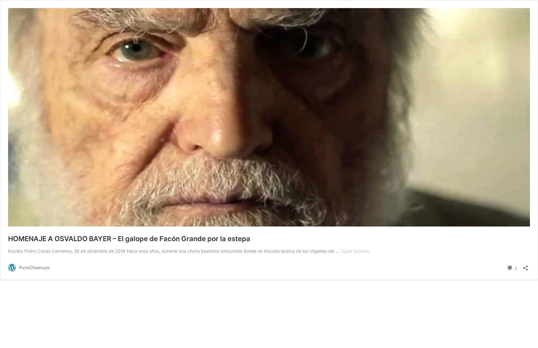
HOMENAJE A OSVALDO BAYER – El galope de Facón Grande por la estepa (129, 239)
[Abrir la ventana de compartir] (525, 266)
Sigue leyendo (355, 251)
